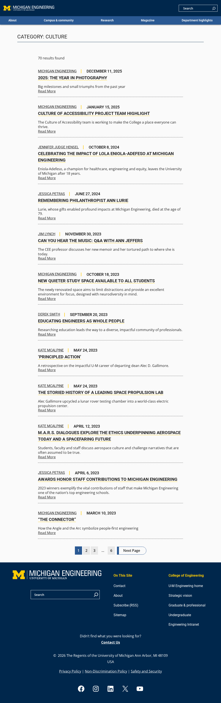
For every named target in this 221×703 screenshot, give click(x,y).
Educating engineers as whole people (81, 321)
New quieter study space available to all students (96, 280)
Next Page (131, 550)
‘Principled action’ (59, 356)
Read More (47, 91)
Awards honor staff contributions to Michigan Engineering (107, 479)
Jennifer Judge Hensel (58, 147)
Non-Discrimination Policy (106, 671)
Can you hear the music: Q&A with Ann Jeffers (90, 240)
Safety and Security (146, 671)
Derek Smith (49, 314)
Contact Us (110, 642)
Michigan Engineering (57, 71)
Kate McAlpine (51, 350)
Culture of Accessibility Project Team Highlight (94, 113)
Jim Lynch (46, 234)
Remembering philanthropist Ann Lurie (83, 200)
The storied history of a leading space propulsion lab (100, 392)
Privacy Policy (70, 671)
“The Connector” (57, 519)
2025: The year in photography (72, 77)
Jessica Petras (51, 194)
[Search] (213, 8)
